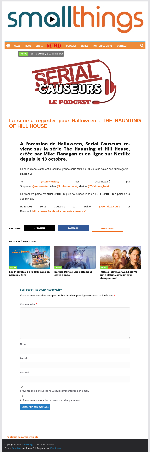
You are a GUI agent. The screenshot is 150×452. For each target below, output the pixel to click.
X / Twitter (40, 228)
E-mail (24, 358)
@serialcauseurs (109, 206)
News (17, 45)
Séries (39, 45)
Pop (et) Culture (102, 45)
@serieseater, (41, 186)
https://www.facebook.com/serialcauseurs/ (59, 211)
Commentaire (28, 304)
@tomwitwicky (50, 181)
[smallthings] (8, 45)
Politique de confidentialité (22, 437)
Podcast (71, 45)
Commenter (107, 228)
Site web (24, 372)
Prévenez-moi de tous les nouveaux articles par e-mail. (50, 400)
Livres (84, 45)
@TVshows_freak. (98, 186)
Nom (24, 344)
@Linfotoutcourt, (68, 186)
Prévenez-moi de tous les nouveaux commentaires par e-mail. (54, 390)
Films (28, 45)
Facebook (73, 228)
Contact (122, 45)
